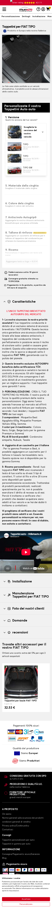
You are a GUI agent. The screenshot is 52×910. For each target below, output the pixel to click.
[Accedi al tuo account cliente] (43, 9)
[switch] (11, 16)
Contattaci (7, 830)
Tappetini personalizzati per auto (18, 840)
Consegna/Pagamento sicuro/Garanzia (21, 854)
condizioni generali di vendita (16, 822)
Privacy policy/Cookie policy (15, 826)
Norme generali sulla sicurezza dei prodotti (23, 818)
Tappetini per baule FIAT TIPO (20, 701)
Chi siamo (6, 814)
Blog (4, 858)
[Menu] (9, 9)
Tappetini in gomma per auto (16, 844)
